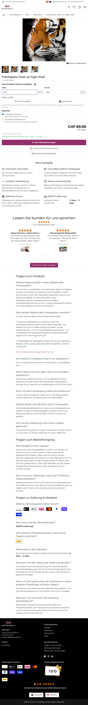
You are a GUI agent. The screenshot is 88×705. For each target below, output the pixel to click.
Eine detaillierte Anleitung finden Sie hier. (35, 352)
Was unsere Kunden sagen (54, 651)
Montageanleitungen (52, 648)
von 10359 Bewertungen (44, 225)
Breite (47, 88)
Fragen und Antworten (53, 645)
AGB (46, 636)
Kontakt (47, 628)
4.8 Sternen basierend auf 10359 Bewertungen (45, 688)
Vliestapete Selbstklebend (21, 120)
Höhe (4, 88)
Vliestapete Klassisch (16, 115)
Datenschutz (49, 633)
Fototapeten (15, 15)
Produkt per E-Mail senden (45, 154)
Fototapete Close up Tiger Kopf (60, 15)
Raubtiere (37, 15)
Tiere (27, 15)
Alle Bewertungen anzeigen (44, 265)
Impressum (48, 630)
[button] (5, 69)
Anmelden (6, 645)
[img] (44, 222)
